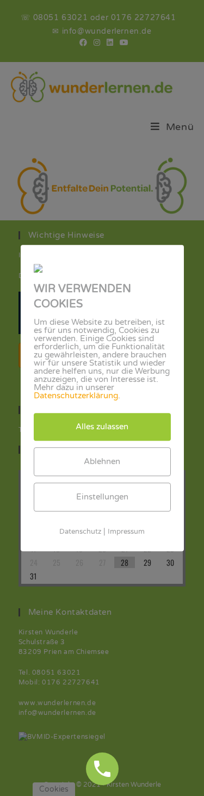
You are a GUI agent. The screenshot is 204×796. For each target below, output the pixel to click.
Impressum (126, 531)
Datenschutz (80, 531)
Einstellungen (102, 497)
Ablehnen (102, 461)
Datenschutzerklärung (76, 395)
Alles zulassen (102, 426)
